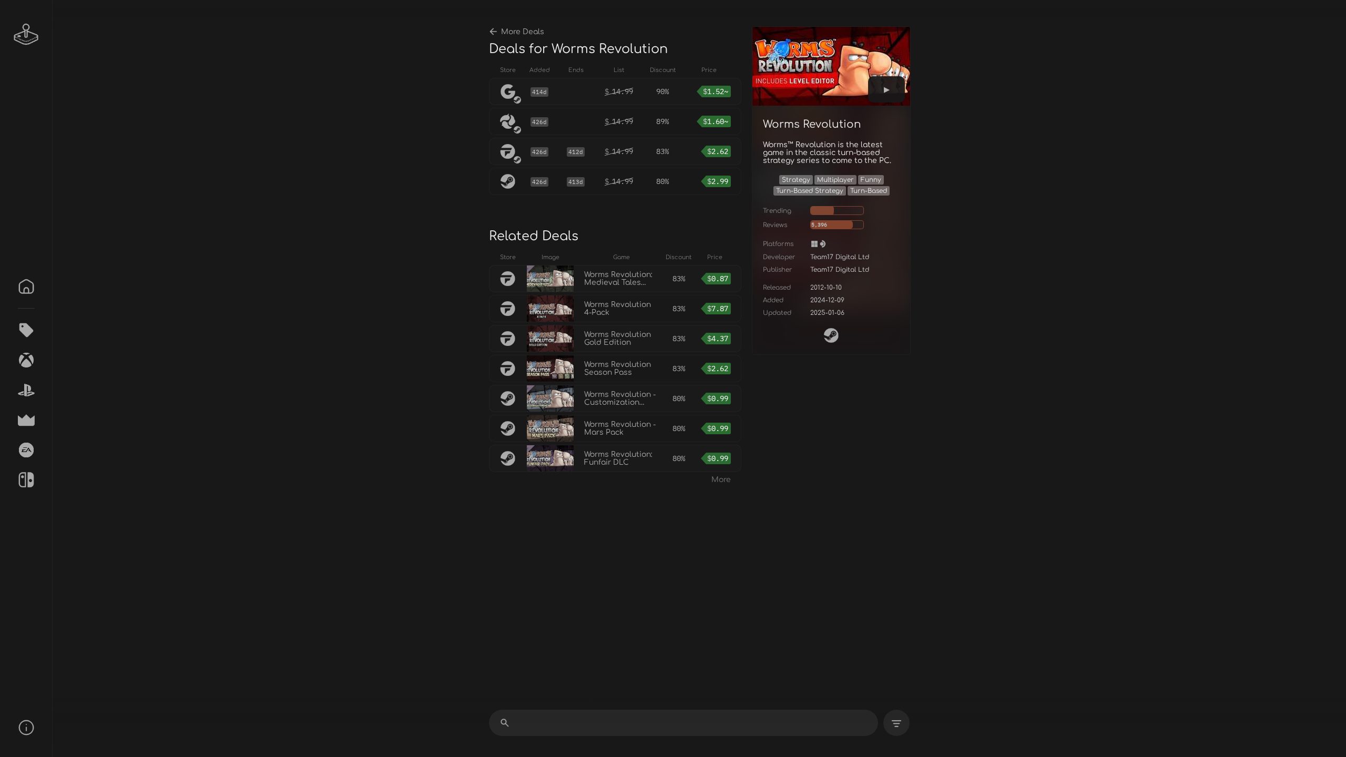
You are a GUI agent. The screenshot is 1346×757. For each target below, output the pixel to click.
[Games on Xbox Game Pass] (26, 360)
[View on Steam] (831, 335)
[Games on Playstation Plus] (26, 390)
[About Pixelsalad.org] (26, 727)
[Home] (26, 286)
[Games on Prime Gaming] (26, 420)
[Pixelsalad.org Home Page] (26, 34)
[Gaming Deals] (26, 330)
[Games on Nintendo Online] (26, 480)
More (721, 480)
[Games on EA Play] (26, 450)
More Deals (522, 32)
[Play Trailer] (886, 89)
